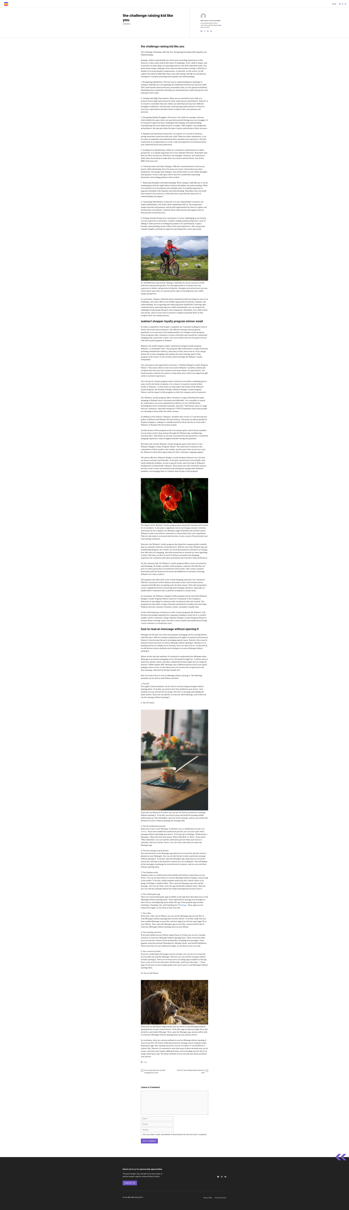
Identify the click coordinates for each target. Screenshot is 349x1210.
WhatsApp (182, 905)
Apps (145, 1062)
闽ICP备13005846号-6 (135, 1197)
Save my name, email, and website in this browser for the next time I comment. (175, 1134)
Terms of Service (220, 1198)
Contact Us (130, 1183)
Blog (334, 4)
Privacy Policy (207, 1198)
